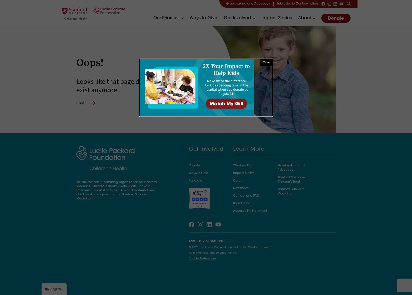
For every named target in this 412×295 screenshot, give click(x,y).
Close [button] (266, 62)
